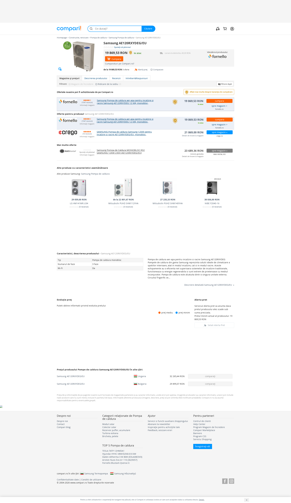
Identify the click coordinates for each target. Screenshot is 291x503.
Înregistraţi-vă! (202, 446)
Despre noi (62, 421)
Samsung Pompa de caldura (95, 173)
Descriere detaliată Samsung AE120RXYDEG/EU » (209, 284)
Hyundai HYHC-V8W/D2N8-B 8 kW (119, 453)
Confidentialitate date (68, 479)
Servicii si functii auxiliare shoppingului (168, 421)
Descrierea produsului (95, 78)
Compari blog (63, 427)
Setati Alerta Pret (216, 325)
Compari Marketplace (204, 430)
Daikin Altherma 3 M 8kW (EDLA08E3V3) (122, 456)
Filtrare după (226, 84)
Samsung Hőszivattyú (125, 473)
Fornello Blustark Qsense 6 (115, 462)
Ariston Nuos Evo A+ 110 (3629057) (119, 459)
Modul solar (108, 424)
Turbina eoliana (110, 433)
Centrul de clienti (202, 421)
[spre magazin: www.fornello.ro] (217, 56)
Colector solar (109, 427)
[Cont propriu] (232, 29)
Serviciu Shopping (202, 439)
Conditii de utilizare (91, 479)
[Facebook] (224, 480)
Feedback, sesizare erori (160, 430)
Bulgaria (142, 383)
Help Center (199, 424)
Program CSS (199, 436)
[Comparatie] (218, 29)
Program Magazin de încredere (209, 427)
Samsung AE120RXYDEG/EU (71, 376)
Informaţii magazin (87, 105)
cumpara (219, 100)
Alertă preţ (142, 69)
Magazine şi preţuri (69, 78)
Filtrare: (63, 84)
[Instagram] (231, 480)
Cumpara (116, 58)
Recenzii (116, 78)
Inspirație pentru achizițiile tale (164, 427)
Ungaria (142, 376)
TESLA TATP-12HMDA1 (113, 450)
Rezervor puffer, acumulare (116, 430)
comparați (210, 376)
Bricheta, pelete (110, 436)
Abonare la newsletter (159, 424)
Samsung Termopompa (96, 473)
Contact (61, 424)
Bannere (197, 433)
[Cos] (224, 29)
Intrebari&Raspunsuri (137, 78)
